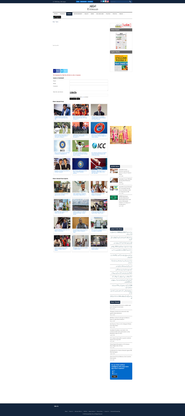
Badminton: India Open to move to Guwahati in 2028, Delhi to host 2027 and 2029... (98, 172)
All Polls (85, 411)
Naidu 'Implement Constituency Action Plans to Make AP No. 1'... (80, 194)
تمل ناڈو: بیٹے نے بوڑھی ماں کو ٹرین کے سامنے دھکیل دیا (124, 270)
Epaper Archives (92, 411)
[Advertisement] (64, 7)
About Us (71, 411)
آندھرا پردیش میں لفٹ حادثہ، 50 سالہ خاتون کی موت (124, 266)
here (83, 97)
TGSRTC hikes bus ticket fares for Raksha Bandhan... (98, 248)
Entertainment (78, 14)
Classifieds (90, 1)
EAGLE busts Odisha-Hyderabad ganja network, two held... (61, 194)
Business (62, 14)
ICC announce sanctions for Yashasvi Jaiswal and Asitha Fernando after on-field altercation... (99, 154)
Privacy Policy (100, 411)
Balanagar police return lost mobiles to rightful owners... (80, 248)
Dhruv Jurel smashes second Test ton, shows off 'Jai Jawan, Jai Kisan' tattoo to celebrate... (80, 154)
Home (54, 21)
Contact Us (106, 411)
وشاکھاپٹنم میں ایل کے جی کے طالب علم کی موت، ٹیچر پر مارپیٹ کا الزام (121, 273)
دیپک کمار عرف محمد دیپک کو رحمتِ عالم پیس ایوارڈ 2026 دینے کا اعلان (121, 246)
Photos (115, 14)
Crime (92, 14)
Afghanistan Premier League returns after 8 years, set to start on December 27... (80, 136)
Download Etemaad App (115, 411)
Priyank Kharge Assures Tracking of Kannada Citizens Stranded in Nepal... (80, 231)
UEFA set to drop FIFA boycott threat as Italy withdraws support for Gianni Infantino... (98, 136)
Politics (108, 14)
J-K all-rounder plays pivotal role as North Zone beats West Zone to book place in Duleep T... (62, 136)
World (56, 14)
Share (57, 70)
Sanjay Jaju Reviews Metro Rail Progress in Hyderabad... (97, 194)
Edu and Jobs (100, 14)
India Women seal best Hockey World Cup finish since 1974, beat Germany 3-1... (80, 118)
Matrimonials (83, 1)
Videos (121, 14)
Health (86, 14)
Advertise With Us (78, 411)
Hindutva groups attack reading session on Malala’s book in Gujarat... (61, 249)
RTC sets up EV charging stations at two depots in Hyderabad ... (98, 230)
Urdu (78, 1)
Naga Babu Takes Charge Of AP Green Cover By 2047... (61, 212)
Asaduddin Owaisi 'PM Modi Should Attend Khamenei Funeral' (125, 180)
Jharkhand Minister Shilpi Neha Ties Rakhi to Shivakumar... (62, 230)
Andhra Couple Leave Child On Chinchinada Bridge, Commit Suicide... (79, 213)
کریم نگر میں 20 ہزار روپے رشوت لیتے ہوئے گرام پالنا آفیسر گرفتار (122, 277)
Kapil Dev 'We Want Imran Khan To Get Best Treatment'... (62, 171)
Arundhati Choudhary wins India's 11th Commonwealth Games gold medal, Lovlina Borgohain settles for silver (120, 332)
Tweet (65, 70)
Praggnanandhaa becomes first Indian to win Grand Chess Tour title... (61, 118)
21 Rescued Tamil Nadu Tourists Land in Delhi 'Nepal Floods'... (98, 212)
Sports (69, 14)
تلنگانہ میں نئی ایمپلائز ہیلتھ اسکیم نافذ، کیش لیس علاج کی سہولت (123, 243)
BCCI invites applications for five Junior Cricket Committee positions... (80, 172)
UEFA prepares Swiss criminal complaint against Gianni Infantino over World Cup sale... (98, 118)
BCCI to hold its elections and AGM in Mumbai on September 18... (62, 153)
